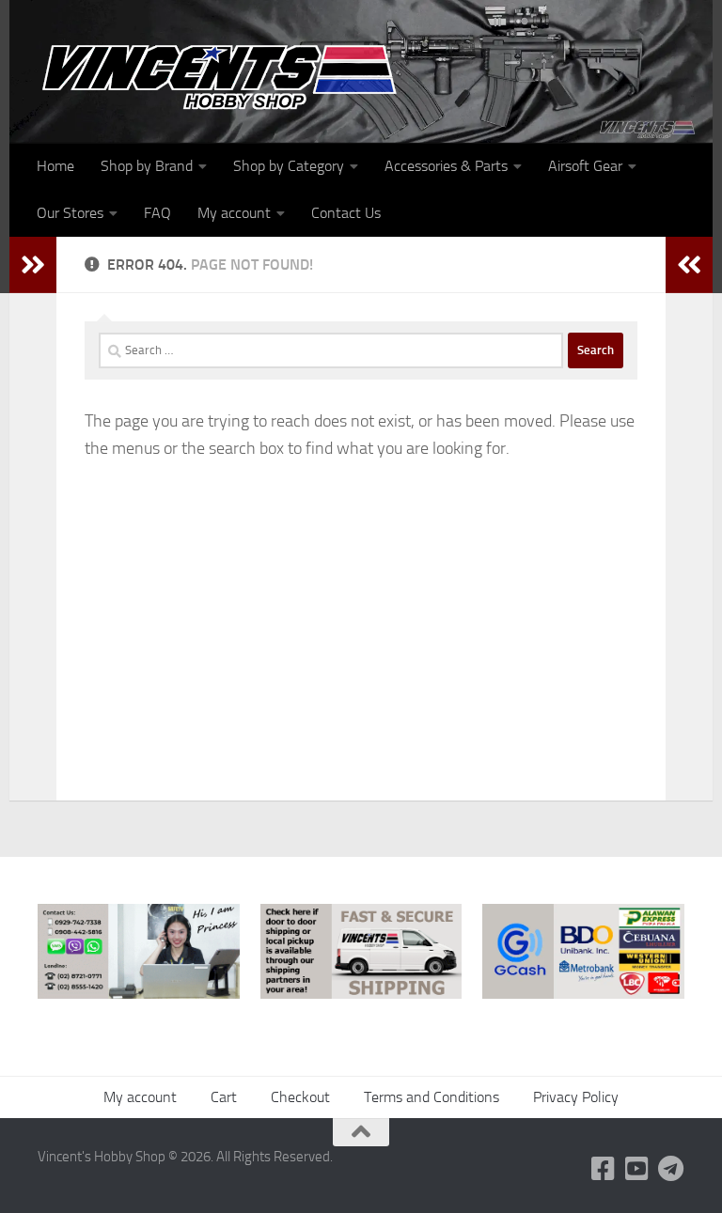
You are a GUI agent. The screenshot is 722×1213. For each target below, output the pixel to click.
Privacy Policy (576, 1097)
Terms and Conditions (431, 1097)
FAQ (157, 213)
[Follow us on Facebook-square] (603, 1169)
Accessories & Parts (446, 166)
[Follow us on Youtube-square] (637, 1169)
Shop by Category (288, 166)
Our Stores (70, 213)
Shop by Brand (147, 166)
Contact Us (346, 213)
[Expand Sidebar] (32, 265)
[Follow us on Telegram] (671, 1169)
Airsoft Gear (585, 166)
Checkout (300, 1097)
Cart (224, 1097)
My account (234, 213)
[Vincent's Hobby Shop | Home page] (226, 76)
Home (55, 166)
